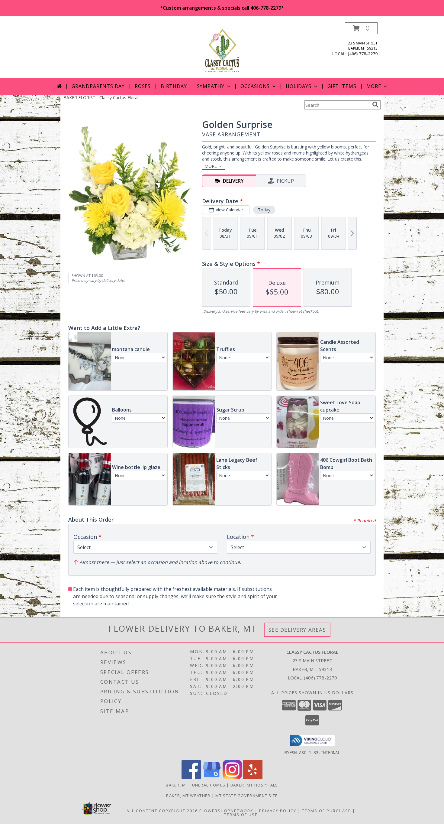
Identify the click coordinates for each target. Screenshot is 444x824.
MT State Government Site (246, 795)
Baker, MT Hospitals (254, 785)
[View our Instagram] (232, 777)
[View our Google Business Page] (211, 777)
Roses (143, 86)
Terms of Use (241, 814)
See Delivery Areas (297, 629)
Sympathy (210, 86)
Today (264, 210)
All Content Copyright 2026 (162, 810)
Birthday (174, 86)
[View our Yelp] (252, 777)
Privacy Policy (277, 810)
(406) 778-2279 (363, 54)
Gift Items (341, 86)
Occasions (255, 86)
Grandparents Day (98, 86)
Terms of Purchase (326, 810)
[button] (361, 28)
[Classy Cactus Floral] (222, 50)
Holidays (298, 86)
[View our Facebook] (191, 777)
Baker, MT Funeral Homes (195, 785)
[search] (375, 104)
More (373, 86)
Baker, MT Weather (188, 795)
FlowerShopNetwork (226, 810)
